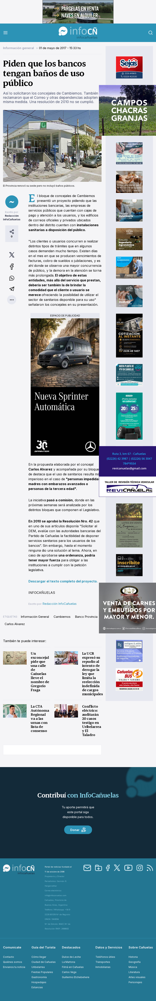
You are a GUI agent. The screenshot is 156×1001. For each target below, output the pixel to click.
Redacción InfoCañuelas (59, 604)
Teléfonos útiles (105, 956)
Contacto (8, 956)
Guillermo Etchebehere (75, 977)
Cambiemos (62, 617)
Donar (74, 830)
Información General (35, 617)
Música (133, 967)
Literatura (134, 972)
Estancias (37, 987)
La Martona (68, 961)
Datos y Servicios (108, 947)
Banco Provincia (86, 617)
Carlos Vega (69, 972)
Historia (133, 956)
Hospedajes (38, 982)
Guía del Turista (43, 947)
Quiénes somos (12, 961)
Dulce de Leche (71, 956)
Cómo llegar (38, 956)
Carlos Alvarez (15, 624)
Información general (19, 48)
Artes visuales (137, 977)
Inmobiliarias (102, 967)
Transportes (102, 961)
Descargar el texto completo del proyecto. (63, 581)
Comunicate (12, 947)
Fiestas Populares (42, 972)
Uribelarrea (38, 967)
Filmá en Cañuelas (73, 967)
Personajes (135, 982)
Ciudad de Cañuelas (43, 961)
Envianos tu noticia (14, 967)
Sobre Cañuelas (141, 947)
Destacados (71, 947)
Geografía (135, 961)
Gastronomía (39, 977)
